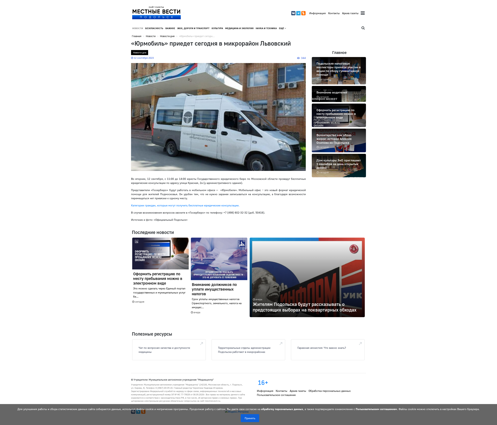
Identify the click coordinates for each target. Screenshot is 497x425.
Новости (137, 28)
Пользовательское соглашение (276, 394)
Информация (317, 13)
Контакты (334, 13)
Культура (217, 28)
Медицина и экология (239, 28)
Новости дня (139, 52)
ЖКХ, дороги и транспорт (193, 28)
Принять (250, 418)
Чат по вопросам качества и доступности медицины (164, 349)
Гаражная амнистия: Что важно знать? (321, 347)
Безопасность (154, 28)
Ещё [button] (282, 28)
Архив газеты (350, 13)
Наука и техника (266, 28)
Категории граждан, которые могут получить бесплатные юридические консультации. (185, 205)
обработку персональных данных (282, 409)
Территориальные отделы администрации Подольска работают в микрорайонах (244, 349)
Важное (170, 28)
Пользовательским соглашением (376, 409)
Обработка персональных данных (329, 390)
